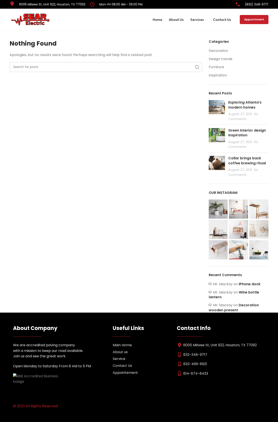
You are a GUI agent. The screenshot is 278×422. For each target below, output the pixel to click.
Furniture (216, 67)
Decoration (218, 50)
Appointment (254, 19)
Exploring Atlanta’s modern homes (244, 105)
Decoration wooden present (234, 307)
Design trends (220, 59)
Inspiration (218, 75)
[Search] (197, 67)
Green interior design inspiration (247, 133)
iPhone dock (249, 284)
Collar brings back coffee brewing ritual (247, 160)
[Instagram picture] (218, 209)
